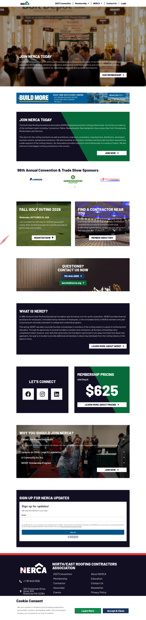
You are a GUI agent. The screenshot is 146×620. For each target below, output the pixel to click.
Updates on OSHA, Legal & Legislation (41, 452)
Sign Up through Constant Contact (71, 526)
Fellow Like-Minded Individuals (37, 439)
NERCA (96, 3)
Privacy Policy (98, 592)
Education (96, 578)
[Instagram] (42, 394)
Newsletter (97, 587)
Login (123, 3)
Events (57, 592)
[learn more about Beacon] (73, 98)
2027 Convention (63, 3)
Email (24, 515)
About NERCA (98, 573)
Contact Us (111, 3)
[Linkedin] (56, 394)
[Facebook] (28, 394)
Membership (81, 3)
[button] (18, 98)
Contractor (59, 583)
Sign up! (73, 532)
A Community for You (32, 457)
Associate (59, 587)
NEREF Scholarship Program (36, 462)
